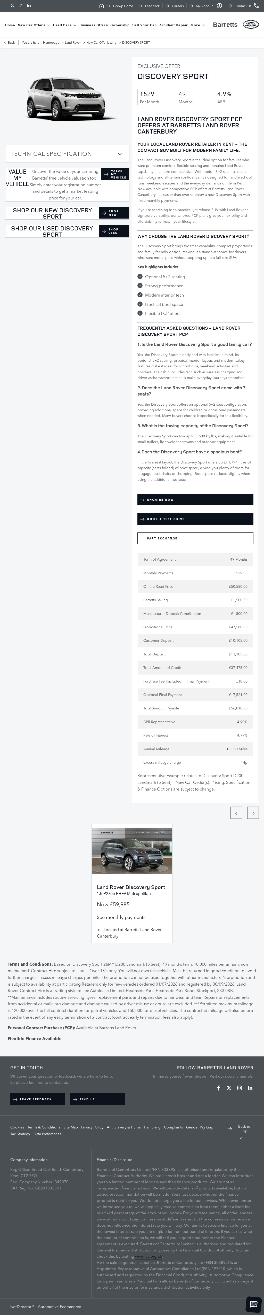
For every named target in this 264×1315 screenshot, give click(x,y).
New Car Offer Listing (101, 42)
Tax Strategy (20, 1134)
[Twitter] (12, 6)
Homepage (51, 42)
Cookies (17, 1127)
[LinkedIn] (29, 6)
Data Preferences (47, 1134)
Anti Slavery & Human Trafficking (134, 1127)
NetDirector (21, 1306)
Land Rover (73, 42)
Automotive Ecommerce (59, 1306)
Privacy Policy (92, 1127)
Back (11, 42)
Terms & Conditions (43, 1127)
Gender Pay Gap (199, 1127)
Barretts (225, 24)
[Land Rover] (251, 24)
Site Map (70, 1127)
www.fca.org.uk (148, 1256)
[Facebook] (4, 6)
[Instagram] (20, 6)
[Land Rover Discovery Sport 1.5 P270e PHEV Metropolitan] (132, 851)
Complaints (173, 1127)
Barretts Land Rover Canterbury (129, 933)
